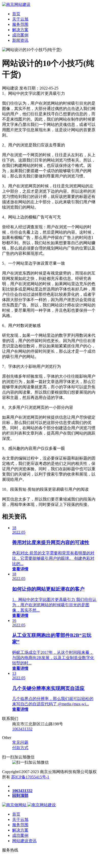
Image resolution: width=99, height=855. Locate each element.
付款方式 (20, 748)
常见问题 (20, 742)
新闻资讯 (20, 40)
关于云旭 (20, 19)
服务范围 (20, 24)
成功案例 (20, 35)
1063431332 (22, 729)
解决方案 (20, 30)
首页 (16, 14)
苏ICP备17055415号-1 (30, 777)
